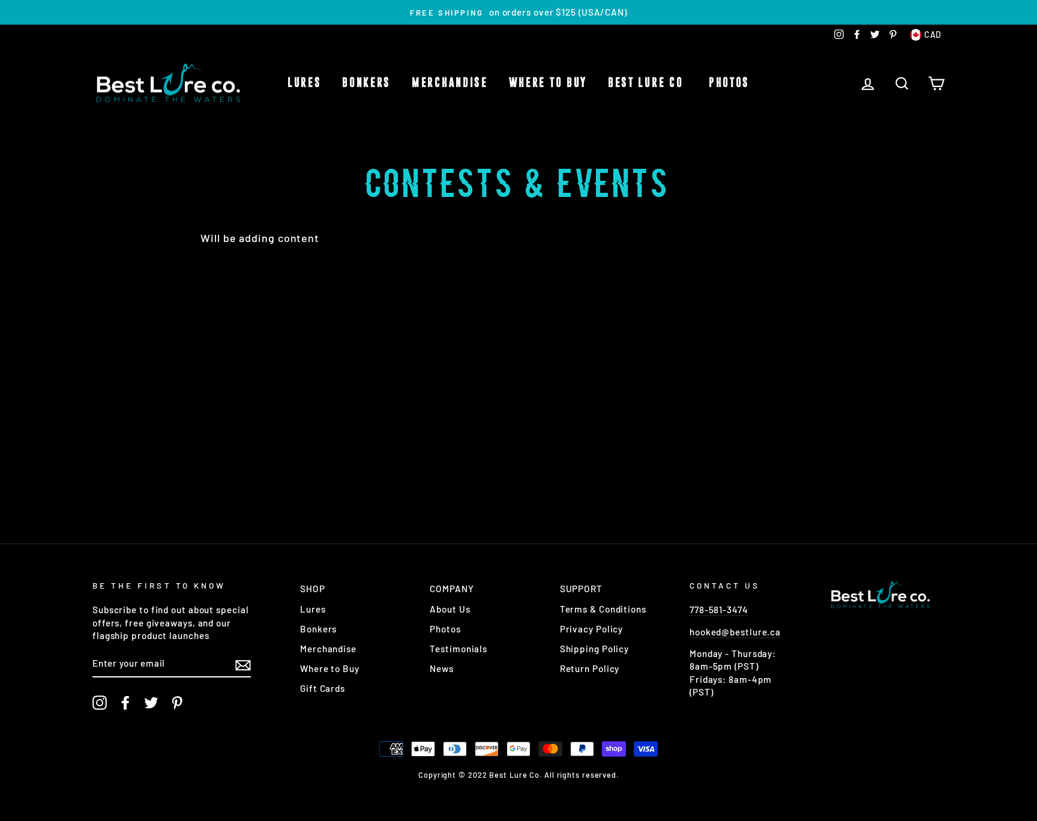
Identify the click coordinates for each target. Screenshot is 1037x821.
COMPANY (451, 588)
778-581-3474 (719, 609)
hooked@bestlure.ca (735, 631)
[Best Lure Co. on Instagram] (99, 702)
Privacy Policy (592, 628)
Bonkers (366, 83)
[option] (518, 12)
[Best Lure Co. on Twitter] (151, 702)
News (442, 668)
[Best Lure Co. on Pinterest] (177, 702)
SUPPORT (581, 588)
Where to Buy (548, 83)
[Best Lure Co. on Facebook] (125, 702)
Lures (304, 83)
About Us (450, 609)
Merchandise (450, 83)
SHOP (312, 588)
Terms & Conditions (603, 609)
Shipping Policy (595, 648)
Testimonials (458, 648)
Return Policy (590, 668)
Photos (729, 83)
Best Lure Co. (648, 83)
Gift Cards (322, 688)
